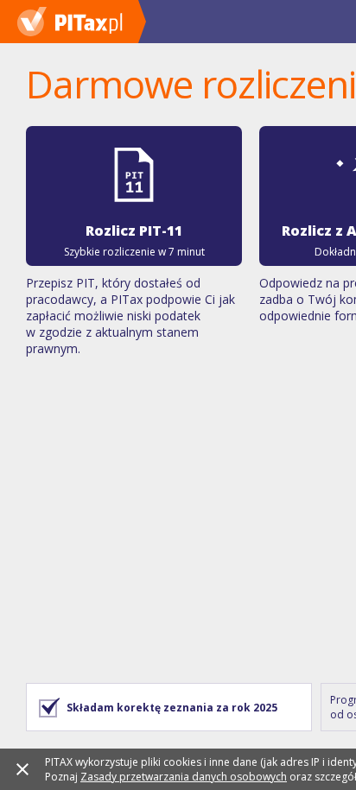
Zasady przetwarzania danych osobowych (183, 776)
